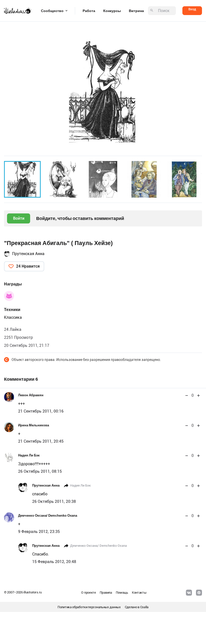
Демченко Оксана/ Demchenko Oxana (47, 515)
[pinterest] (199, 593)
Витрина (136, 11)
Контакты (139, 592)
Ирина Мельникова (33, 425)
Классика (13, 317)
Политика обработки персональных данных (89, 607)
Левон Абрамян (30, 395)
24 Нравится (28, 266)
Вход (192, 9)
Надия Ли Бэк (29, 455)
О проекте (88, 592)
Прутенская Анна (28, 253)
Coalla (144, 607)
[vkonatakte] (189, 593)
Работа (89, 11)
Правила (106, 592)
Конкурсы (112, 11)
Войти (18, 218)
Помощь (122, 592)
